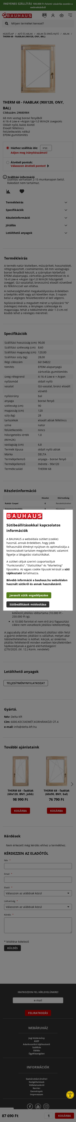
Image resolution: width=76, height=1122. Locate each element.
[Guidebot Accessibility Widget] (70, 1095)
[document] (38, 560)
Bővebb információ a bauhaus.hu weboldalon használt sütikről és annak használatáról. (36, 582)
